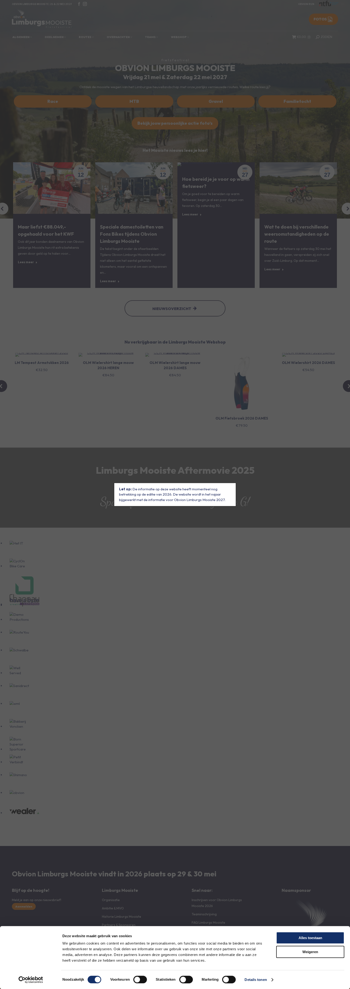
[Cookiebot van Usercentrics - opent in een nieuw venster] (31, 979)
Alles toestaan (310, 938)
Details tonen (256, 980)
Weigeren (310, 952)
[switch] (140, 979)
